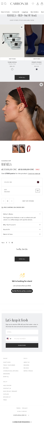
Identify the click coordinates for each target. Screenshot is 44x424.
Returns (5, 368)
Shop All (6, 376)
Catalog (6, 394)
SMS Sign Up (7, 397)
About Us (26, 362)
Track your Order (9, 365)
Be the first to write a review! (22, 291)
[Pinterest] (12, 242)
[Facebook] (6, 242)
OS (38, 190)
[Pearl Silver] (12, 69)
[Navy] (36, 69)
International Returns (10, 371)
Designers (6, 373)
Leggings (25, 12)
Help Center (7, 385)
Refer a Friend (28, 371)
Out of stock (28, 201)
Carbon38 (15, 12)
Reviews (26, 368)
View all (22, 77)
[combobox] (9, 338)
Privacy (25, 408)
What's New (7, 362)
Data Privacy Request (10, 391)
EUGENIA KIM (6, 161)
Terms (18, 408)
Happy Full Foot (36, 64)
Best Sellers (35, 12)
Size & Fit (6, 229)
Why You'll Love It (9, 225)
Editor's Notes (8, 214)
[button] (22, 422)
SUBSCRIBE (22, 345)
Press (5, 400)
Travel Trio (12, 64)
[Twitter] (9, 242)
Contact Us (7, 388)
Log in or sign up (34, 173)
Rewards (26, 365)
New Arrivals (5, 12)
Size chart (7, 191)
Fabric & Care (8, 234)
